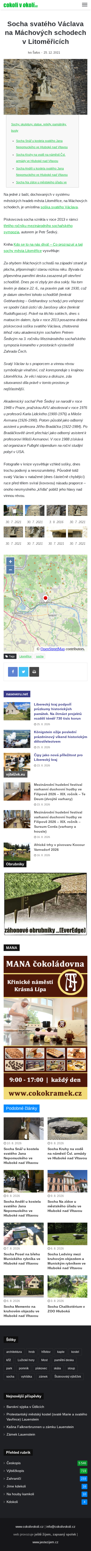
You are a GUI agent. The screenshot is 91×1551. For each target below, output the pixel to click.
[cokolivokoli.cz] (21, 4)
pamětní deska (64, 1360)
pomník (24, 1368)
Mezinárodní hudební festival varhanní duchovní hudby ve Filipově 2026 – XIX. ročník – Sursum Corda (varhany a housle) (58, 821)
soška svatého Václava (59, 207)
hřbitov (45, 1352)
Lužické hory (26, 1360)
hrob (32, 1352)
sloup (71, 1368)
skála (57, 1368)
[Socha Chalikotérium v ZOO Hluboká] (68, 1286)
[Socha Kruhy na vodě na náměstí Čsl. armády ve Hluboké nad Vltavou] (68, 1128)
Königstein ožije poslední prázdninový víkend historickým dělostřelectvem (60, 736)
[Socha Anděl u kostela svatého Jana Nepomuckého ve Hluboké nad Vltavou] (24, 1181)
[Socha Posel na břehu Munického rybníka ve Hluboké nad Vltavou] (24, 1234)
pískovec (41, 1368)
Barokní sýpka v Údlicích (25, 1407)
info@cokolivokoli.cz (60, 1526)
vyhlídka (26, 1376)
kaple (61, 1352)
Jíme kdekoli (16, 1486)
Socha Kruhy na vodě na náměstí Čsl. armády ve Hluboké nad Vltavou (67, 1153)
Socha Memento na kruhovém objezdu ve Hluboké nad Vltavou (21, 1311)
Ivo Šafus (34, 52)
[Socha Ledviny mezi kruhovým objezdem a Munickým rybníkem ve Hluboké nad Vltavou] (68, 1234)
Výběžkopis (15, 1471)
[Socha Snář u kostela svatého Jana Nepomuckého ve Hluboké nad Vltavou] (24, 1128)
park (9, 1368)
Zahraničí (14, 1478)
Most (44, 1360)
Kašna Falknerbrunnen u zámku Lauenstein (40, 1427)
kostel (75, 1352)
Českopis (14, 1463)
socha (39, 656)
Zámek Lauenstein (21, 1434)
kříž (8, 1360)
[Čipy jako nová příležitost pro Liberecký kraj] (17, 762)
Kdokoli (12, 1502)
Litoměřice (25, 656)
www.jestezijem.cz (45, 1542)
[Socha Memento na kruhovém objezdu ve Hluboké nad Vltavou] (24, 1286)
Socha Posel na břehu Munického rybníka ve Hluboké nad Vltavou (22, 1258)
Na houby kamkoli (20, 1494)
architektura (14, 1352)
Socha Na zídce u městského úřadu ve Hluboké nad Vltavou (65, 1206)
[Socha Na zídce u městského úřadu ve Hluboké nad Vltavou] (68, 1181)
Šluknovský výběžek (67, 1376)
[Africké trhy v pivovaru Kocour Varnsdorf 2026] (17, 852)
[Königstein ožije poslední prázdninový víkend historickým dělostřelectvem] (17, 739)
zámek (43, 1376)
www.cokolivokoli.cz (30, 1526)
